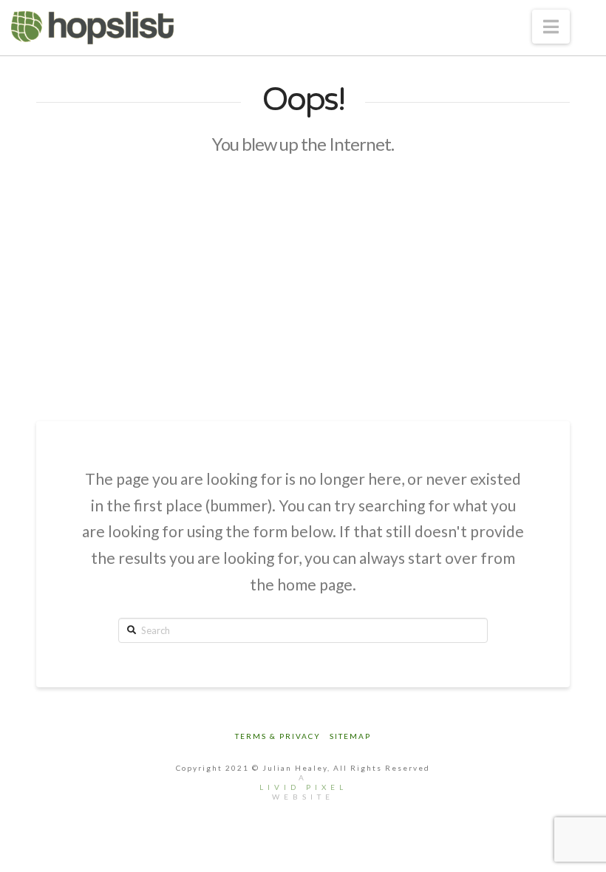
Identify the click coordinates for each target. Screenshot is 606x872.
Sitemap (350, 736)
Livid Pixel (303, 787)
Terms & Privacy (278, 736)
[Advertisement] (303, 288)
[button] (551, 27)
